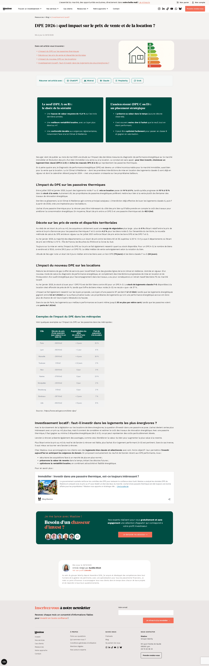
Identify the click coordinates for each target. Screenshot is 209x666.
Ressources (81, 9)
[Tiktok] (167, 8)
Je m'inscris (144, 2)
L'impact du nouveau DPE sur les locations (57, 59)
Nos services (51, 9)
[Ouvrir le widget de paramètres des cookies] (4, 662)
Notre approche (99, 9)
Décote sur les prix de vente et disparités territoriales (62, 55)
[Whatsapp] (176, 8)
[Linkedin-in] (163, 8)
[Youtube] (171, 8)
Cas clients (67, 9)
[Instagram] (159, 8)
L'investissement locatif (60, 17)
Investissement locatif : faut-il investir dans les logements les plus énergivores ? (73, 63)
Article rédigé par (86, 568)
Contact (116, 9)
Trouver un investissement (28, 9)
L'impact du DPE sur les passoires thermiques (58, 51)
